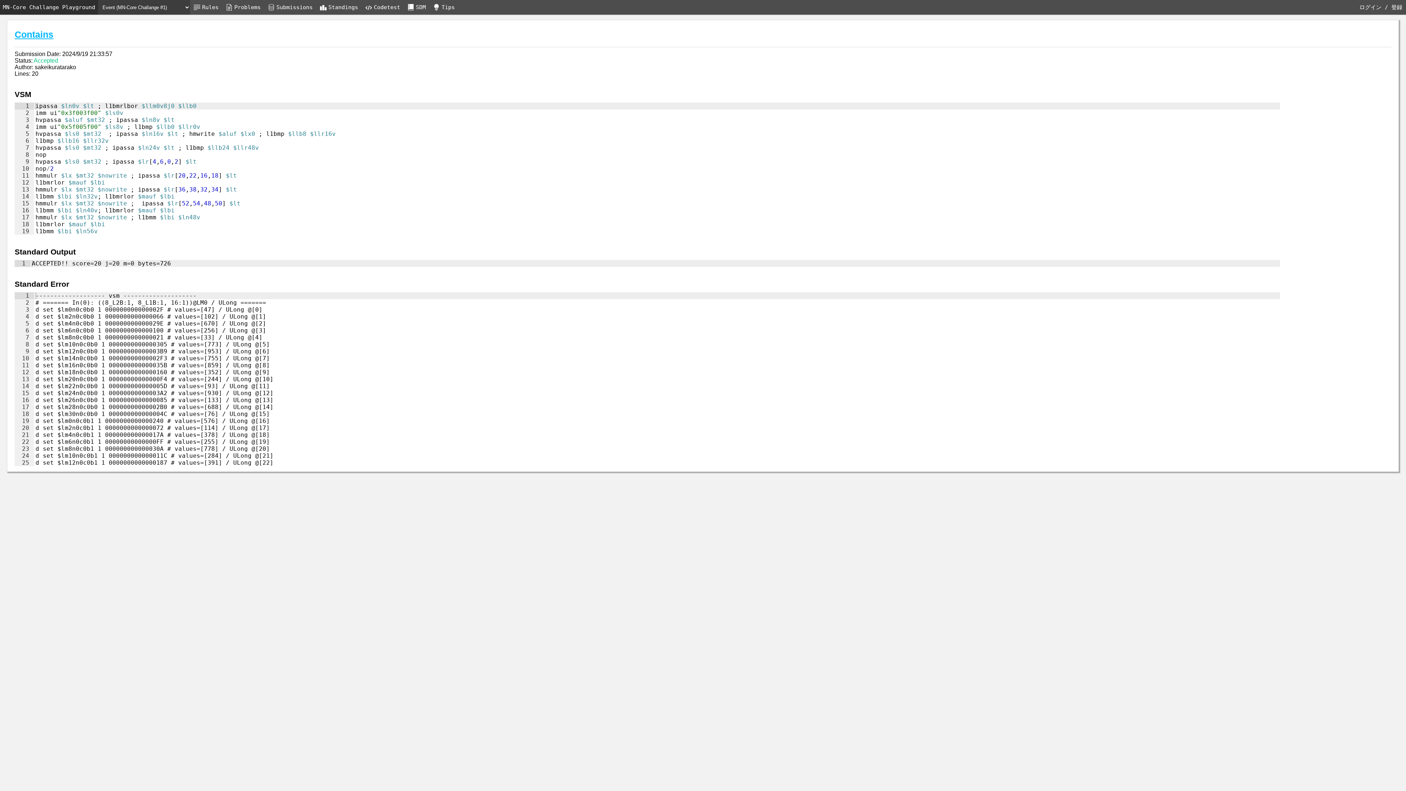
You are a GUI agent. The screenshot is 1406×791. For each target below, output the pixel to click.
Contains (34, 34)
